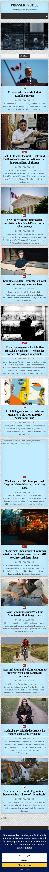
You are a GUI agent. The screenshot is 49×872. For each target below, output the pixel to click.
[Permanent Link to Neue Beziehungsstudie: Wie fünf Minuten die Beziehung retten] (24, 592)
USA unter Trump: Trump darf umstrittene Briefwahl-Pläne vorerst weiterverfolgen (24, 223)
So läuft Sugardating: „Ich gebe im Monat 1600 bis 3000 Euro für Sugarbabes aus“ (24, 414)
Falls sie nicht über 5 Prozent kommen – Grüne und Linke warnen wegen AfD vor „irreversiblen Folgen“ (24, 554)
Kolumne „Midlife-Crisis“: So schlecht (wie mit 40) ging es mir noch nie (24, 282)
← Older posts (7, 818)
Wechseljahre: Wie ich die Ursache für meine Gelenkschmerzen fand (24, 732)
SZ (24, 477)
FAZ (24, 88)
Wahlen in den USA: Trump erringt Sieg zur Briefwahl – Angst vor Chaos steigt (24, 484)
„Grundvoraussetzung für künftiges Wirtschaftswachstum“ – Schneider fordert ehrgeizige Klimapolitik (24, 350)
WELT (24, 152)
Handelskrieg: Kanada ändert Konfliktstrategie (24, 93)
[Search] (47, 16)
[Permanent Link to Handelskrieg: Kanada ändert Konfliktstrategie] (24, 73)
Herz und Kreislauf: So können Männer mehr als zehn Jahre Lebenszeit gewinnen (24, 673)
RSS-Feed (18, 100)
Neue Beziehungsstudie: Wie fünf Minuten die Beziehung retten (24, 613)
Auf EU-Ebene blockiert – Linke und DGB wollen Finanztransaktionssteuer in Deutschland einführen (24, 159)
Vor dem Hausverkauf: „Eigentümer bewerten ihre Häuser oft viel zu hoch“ (24, 792)
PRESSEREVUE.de (24, 5)
